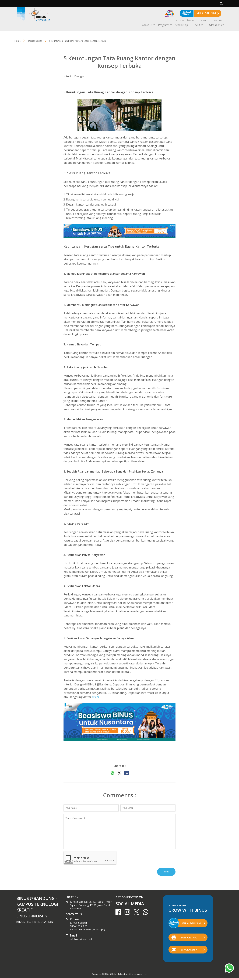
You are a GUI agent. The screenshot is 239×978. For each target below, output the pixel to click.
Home (18, 40)
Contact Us (217, 20)
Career (202, 20)
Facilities (198, 25)
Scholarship (181, 25)
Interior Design (74, 76)
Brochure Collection (185, 20)
